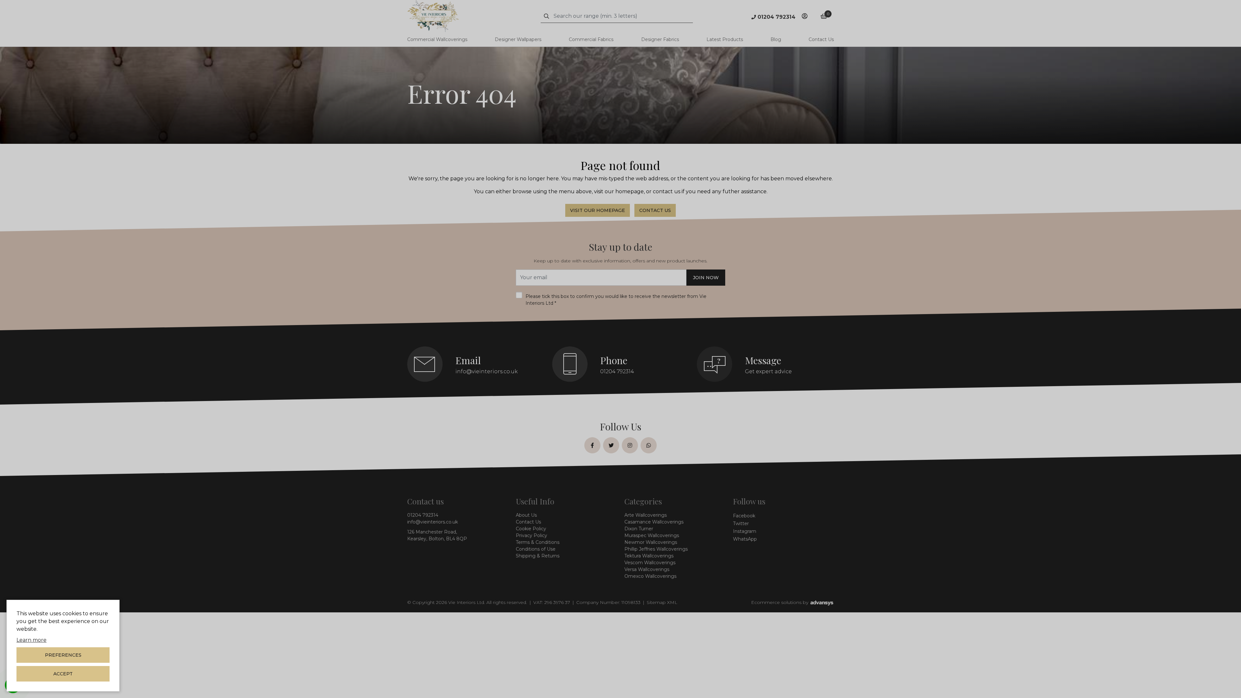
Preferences (63, 655)
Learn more (31, 640)
